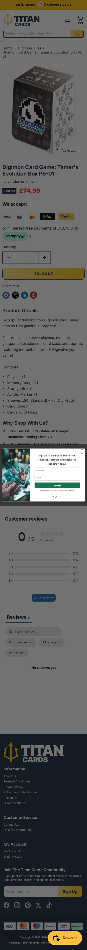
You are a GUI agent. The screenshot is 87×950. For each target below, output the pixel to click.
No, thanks (57, 496)
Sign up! (57, 485)
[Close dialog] (82, 451)
